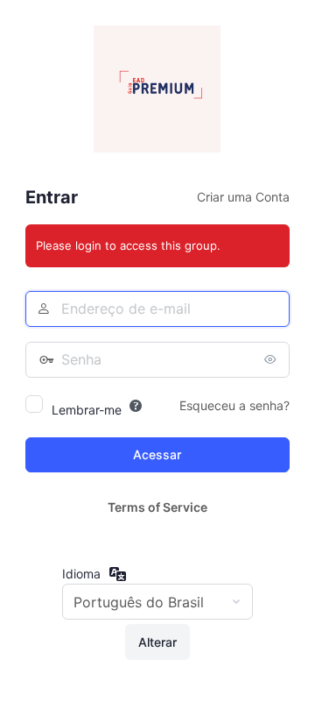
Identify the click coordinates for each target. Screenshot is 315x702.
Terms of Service (157, 507)
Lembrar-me (87, 409)
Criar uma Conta (243, 196)
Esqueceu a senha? (234, 405)
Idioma (81, 573)
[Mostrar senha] (272, 359)
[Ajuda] (135, 405)
